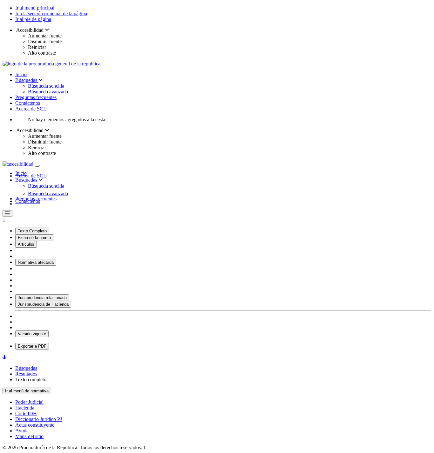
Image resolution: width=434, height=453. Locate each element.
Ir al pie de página (33, 19)
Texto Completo (32, 231)
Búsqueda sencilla (46, 86)
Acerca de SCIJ (31, 108)
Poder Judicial (29, 402)
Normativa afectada (36, 262)
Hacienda (24, 407)
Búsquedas (26, 80)
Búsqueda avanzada (48, 91)
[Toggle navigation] (37, 166)
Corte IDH (26, 413)
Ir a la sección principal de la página (51, 13)
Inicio (21, 74)
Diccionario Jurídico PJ (38, 419)
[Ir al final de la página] (4, 357)
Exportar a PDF (32, 346)
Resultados (26, 373)
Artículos (26, 244)
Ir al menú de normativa (27, 391)
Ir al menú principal (34, 7)
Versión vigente (32, 333)
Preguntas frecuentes (36, 97)
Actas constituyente (34, 425)
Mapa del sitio (29, 436)
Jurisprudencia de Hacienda (43, 304)
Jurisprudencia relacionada (42, 297)
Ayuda (22, 430)
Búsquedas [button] (26, 180)
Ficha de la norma (34, 237)
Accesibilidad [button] (30, 30)
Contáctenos (27, 103)
